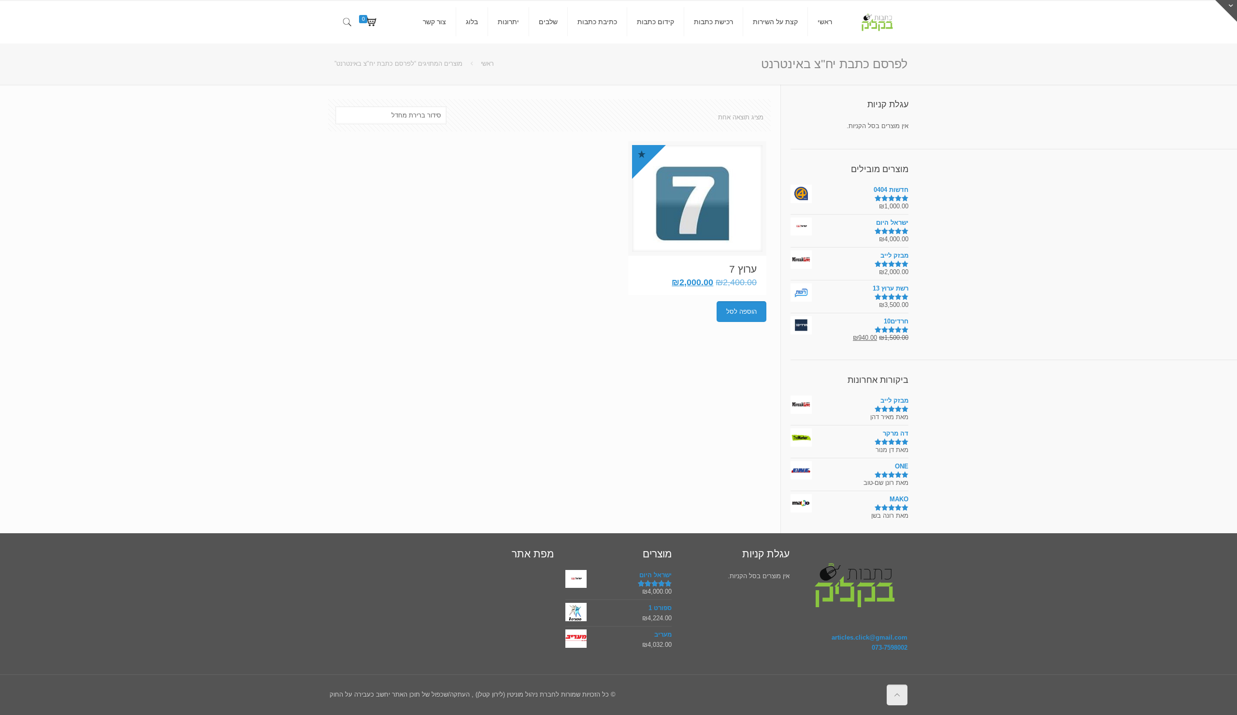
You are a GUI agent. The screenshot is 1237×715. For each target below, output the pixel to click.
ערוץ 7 (743, 269)
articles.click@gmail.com (869, 637)
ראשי (487, 63)
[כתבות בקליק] (877, 22)
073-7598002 (889, 647)
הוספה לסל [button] (741, 311)
